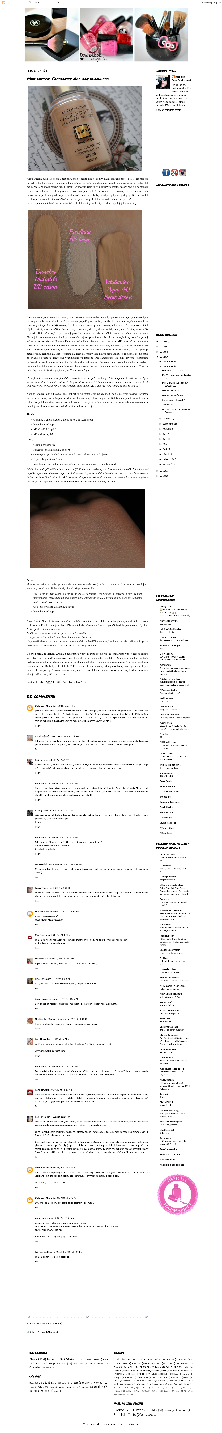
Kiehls (128, 1391)
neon (146, 1415)
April (165, 449)
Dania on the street (170, 802)
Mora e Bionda (167, 786)
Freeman (129, 1378)
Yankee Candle (125, 1395)
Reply (37, 726)
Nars (187, 1378)
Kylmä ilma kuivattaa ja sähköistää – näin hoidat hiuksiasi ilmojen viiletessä (175, 671)
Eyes (105, 1359)
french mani (65, 1387)
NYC (176, 1367)
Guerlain (119, 1391)
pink (97, 1387)
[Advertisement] (170, 274)
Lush (133, 1374)
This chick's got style (170, 765)
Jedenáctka (167, 405)
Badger (166, 1374)
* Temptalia (165, 865)
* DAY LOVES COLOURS (171, 994)
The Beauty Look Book (171, 910)
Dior (149, 1367)
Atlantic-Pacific (167, 706)
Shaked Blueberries (170, 1010)
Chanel (148, 1359)
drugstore (98, 1364)
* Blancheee (166, 833)
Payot (161, 1384)
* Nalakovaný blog (169, 1110)
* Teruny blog (167, 828)
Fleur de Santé (157, 1388)
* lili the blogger (168, 742)
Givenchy (178, 1388)
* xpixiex (164, 734)
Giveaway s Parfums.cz (173, 395)
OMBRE (167, 1411)
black (51, 1387)
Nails (33, 1360)
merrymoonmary (109, 1424)
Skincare (92, 1359)
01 (161, 737)
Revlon (185, 1367)
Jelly (154, 1410)
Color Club (129, 1367)
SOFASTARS (165, 924)
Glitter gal (189, 1388)
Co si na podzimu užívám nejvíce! (175, 718)
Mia (37, 935)
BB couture (139, 1381)
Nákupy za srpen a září (170, 989)
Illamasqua (128, 1384)
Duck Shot (165, 899)
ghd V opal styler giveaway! (172, 1030)
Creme (119, 1410)
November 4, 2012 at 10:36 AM (56, 979)
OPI (116, 1360)
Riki (37, 760)
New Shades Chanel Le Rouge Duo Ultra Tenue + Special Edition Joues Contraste (175, 916)
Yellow (41, 1387)
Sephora (155, 1371)
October (167, 419)
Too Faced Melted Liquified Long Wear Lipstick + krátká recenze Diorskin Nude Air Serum (174, 1041)
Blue (41, 1382)
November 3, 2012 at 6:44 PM (60, 706)
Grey (87, 1383)
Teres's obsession (169, 1149)
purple (33, 1390)
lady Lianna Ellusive (45, 1252)
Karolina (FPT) (42, 736)
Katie (37, 1090)
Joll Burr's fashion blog (171, 629)
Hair (75, 1364)
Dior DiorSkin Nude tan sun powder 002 (175, 384)
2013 (162, 352)
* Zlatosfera (166, 723)
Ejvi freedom (166, 654)
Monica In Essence (169, 978)
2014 (162, 347)
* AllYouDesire (167, 1057)
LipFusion (137, 1391)
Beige (31, 1383)
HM (153, 1378)
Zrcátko (164, 958)
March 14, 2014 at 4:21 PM (69, 1252)
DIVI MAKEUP (166, 1102)
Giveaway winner (170, 390)
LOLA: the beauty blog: (171, 885)
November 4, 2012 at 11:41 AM (72, 1019)
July (165, 434)
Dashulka (40, 682)
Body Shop (131, 1388)
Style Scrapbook (168, 823)
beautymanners (168, 1049)
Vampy (98, 1382)
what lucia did (167, 1130)
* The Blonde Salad (169, 791)
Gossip (52, 1360)
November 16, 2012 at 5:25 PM (61, 1168)
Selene (171, 1384)
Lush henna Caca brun (172, 370)
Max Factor (81, 682)
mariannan (165, 665)
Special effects (125, 1415)
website (73, 1236)
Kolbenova (164, 1133)
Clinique (117, 1371)
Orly (168, 1367)
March (166, 454)
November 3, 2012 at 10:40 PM (60, 958)
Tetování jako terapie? (170, 693)
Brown (54, 1383)
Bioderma (185, 1371)
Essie (116, 1367)
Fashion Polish (167, 936)
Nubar (116, 1381)
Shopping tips (57, 1363)
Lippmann (141, 1384)
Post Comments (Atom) (51, 1323)
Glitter (138, 1410)
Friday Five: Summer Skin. (171, 953)
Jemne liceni (165, 1105)
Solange (176, 1391)
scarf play (164, 701)
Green (74, 1382)
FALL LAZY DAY (166, 1052)
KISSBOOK (165, 1018)
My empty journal (169, 1035)
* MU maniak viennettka (172, 986)
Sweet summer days (169, 768)
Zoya (170, 1363)
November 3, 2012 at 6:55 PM (54, 760)
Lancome (163, 1378)
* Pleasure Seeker (169, 690)
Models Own (154, 1374)
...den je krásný (168, 877)
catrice (173, 1371)
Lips (85, 1364)
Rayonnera (165, 1138)
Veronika (39, 958)
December (168, 361)
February (167, 459)
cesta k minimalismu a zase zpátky (175, 685)
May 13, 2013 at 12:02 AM (62, 1218)
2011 (162, 471)
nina (37, 979)
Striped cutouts (167, 632)
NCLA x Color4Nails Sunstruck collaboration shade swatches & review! (174, 942)
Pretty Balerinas (167, 1005)
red (46, 1390)
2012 (162, 357)
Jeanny (39, 810)
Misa (152, 1384)
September (168, 424)
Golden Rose (142, 1378)
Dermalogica (165, 624)
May (165, 444)
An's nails (164, 1094)
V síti (162, 648)
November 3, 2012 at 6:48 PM (64, 736)
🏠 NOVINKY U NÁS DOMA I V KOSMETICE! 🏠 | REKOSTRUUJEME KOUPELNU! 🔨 (175, 613)
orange (85, 1387)
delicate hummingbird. (171, 1122)
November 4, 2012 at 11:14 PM (55, 1117)
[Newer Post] (29, 1318)
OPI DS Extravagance (169, 1013)
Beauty (48, 1367)
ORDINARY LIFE (167, 854)
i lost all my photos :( (169, 1125)
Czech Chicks (166, 807)
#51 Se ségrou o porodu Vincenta (175, 640)
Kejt (37, 1039)
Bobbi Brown (119, 1388)
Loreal (158, 1367)
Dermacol (173, 1381)
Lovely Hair (165, 606)
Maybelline (154, 1363)
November (168, 366)
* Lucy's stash (167, 1080)
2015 (162, 341)
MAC (184, 1359)
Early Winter (165, 1022)
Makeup (71, 682)
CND (116, 1374)
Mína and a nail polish (171, 1154)
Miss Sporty (176, 1378)
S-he (155, 1391)
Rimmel (136, 1363)
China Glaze (166, 1359)
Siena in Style (42, 911)
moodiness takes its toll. (172, 1069)
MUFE (141, 1374)
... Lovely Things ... (169, 969)
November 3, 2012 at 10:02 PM (55, 935)
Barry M (185, 1374)
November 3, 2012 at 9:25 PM (56, 888)
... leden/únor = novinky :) (171, 972)
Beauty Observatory (170, 950)
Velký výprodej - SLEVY (170, 997)
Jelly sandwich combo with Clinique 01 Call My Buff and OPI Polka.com (175, 1086)
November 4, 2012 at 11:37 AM (64, 999)
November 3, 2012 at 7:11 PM (63, 837)
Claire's (161, 1381)
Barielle (151, 1381)
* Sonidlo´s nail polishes (172, 1165)
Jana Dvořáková (43, 864)
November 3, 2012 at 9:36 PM (64, 911)
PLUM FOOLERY (167, 1160)
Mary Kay (147, 1391)
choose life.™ (166, 797)
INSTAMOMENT (167, 776)
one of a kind (166, 753)
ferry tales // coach (168, 710)
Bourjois (117, 1378)
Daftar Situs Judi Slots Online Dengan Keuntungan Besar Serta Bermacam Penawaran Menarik (174, 891)
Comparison (35, 1367)
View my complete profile (168, 110)
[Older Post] (146, 1318)
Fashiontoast (166, 698)
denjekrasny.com (167, 880)
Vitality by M (183, 1384)
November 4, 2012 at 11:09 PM (56, 1090)
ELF (182, 1381)
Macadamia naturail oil (136, 1371)
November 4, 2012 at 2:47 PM (55, 1039)
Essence (132, 1359)
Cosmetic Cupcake (169, 1027)
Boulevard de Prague (170, 645)
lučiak (38, 888)
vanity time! (166, 1002)
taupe (56, 1391)
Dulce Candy (166, 781)
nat (37, 1117)
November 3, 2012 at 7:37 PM (67, 864)
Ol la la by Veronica (169, 715)
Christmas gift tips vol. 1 (173, 400)
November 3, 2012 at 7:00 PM (63, 783)
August (166, 429)
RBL (140, 1367)
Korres (124, 1374)
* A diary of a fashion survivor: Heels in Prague (172, 680)
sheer (154, 1416)
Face (65, 682)
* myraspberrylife (169, 621)
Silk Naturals (165, 1391)
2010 (162, 476)
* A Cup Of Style (168, 637)
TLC (183, 1391)
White (31, 1387)
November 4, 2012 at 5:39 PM (63, 1066)
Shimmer (181, 1410)
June (165, 439)
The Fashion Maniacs (45, 1019)
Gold (64, 1383)
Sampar (126, 1381)
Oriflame (184, 1364)
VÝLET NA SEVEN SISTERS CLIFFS (174, 981)
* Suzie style (166, 817)
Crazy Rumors (143, 1388)
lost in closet (166, 773)
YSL (164, 1371)
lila (77, 1387)
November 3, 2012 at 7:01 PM (58, 810)
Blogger (134, 1424)
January (167, 464)
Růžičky (163, 1097)
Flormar (169, 1388)
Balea (175, 1374)
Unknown (40, 706)
